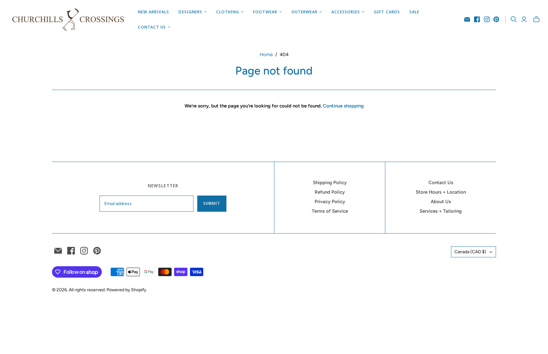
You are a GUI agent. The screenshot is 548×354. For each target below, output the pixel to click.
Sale (414, 12)
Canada (470, 251)
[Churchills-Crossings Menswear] (68, 19)
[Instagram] (487, 19)
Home (266, 54)
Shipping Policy (330, 182)
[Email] (467, 19)
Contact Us (440, 182)
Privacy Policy (330, 201)
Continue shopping (343, 106)
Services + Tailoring (441, 211)
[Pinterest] (496, 19)
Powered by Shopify (126, 290)
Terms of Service (330, 211)
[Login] (524, 19)
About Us (441, 201)
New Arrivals (153, 12)
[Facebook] (477, 19)
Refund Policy (330, 192)
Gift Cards (387, 12)
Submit (211, 203)
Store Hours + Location (441, 192)
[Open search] (514, 19)
